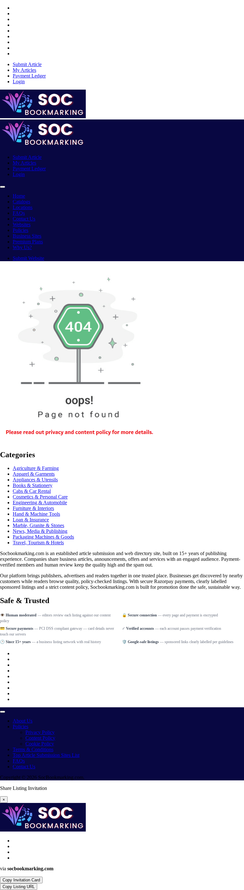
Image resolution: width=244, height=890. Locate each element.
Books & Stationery (32, 485)
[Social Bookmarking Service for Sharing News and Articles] (43, 116)
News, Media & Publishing (40, 531)
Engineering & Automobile (40, 502)
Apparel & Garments (34, 474)
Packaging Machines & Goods (43, 537)
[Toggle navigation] (2, 187)
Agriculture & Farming (36, 468)
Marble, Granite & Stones (38, 525)
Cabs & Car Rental (32, 491)
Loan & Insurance (31, 519)
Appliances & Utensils (35, 479)
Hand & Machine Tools (36, 514)
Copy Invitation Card (21, 880)
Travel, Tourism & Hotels (38, 542)
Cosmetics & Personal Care (40, 496)
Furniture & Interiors (33, 508)
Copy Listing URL (19, 886)
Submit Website (28, 258)
